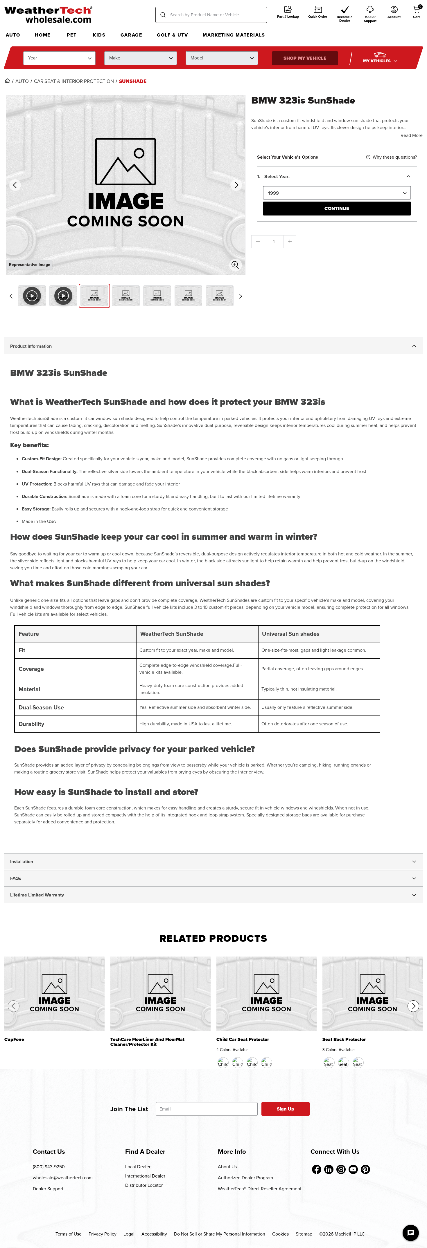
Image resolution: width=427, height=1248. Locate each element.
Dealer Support (48, 1188)
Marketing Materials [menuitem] (234, 35)
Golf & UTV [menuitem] (172, 35)
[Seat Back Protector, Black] (329, 1062)
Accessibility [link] (154, 1234)
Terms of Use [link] (68, 1234)
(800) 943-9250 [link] (49, 1166)
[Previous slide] (11, 296)
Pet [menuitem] (71, 35)
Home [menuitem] (42, 35)
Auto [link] (22, 81)
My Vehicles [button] (377, 61)
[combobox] (211, 15)
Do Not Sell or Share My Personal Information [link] (219, 1234)
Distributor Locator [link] (144, 1185)
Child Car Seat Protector (242, 1040)
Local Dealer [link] (137, 1166)
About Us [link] (227, 1166)
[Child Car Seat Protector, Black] (223, 1062)
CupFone (14, 1040)
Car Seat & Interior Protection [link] (74, 81)
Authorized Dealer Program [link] (245, 1177)
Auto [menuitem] (13, 35)
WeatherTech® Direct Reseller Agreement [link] (260, 1188)
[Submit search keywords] (162, 14)
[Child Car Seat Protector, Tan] (252, 1062)
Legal (128, 1234)
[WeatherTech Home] (48, 14)
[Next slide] (240, 296)
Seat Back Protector (344, 1040)
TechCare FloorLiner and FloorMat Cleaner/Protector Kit (147, 1042)
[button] (288, 15)
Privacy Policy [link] (102, 1234)
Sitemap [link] (304, 1234)
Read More (412, 135)
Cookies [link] (280, 1234)
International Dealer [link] (145, 1176)
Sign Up (286, 1109)
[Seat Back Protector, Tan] (343, 1062)
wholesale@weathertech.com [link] (63, 1177)
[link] (7, 80)
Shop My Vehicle (305, 58)
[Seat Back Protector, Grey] (358, 1062)
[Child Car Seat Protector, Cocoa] (237, 1062)
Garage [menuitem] (131, 35)
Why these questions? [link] (395, 157)
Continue (336, 208)
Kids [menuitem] (99, 35)
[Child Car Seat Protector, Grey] (266, 1062)
